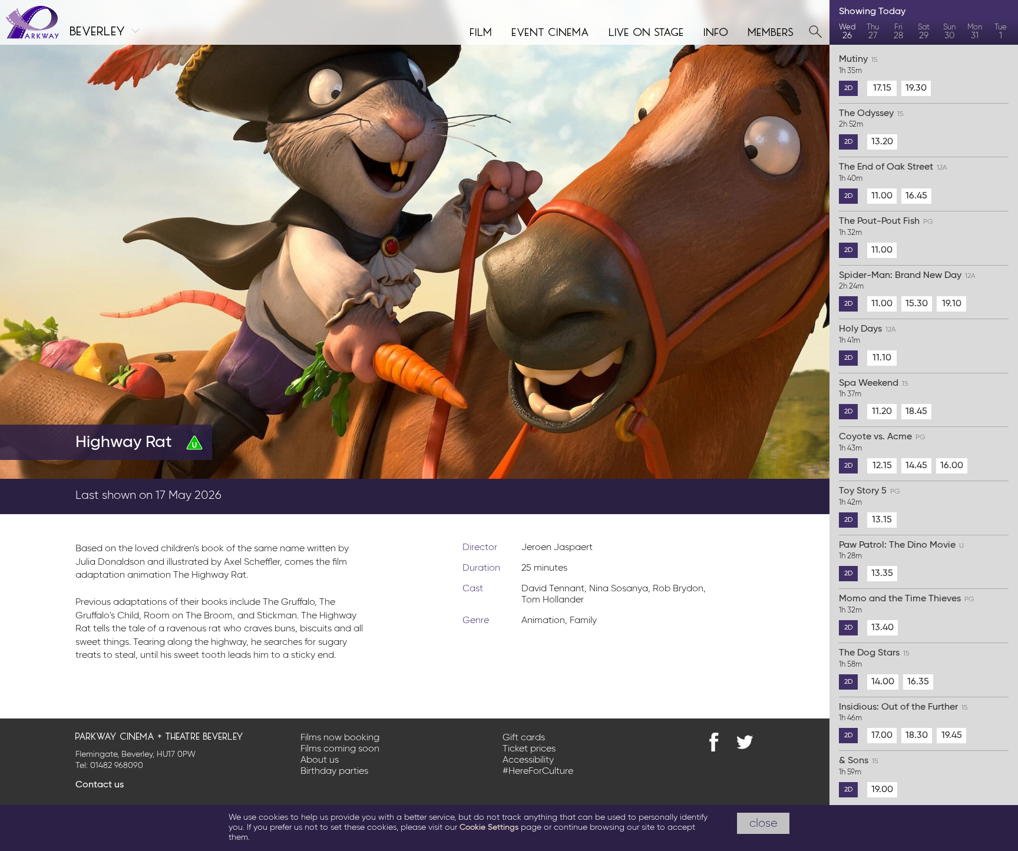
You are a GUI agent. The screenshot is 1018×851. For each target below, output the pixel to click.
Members (771, 30)
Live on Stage (647, 30)
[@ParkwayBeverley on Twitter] (744, 742)
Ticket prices (529, 749)
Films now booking (339, 738)
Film (481, 30)
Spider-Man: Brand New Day (907, 281)
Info (716, 30)
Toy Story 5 (869, 496)
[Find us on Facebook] (714, 742)
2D (848, 88)
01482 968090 (116, 765)
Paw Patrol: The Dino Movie (901, 551)
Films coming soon (339, 749)
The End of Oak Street (893, 173)
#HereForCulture (538, 771)
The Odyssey (871, 119)
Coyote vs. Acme (882, 442)
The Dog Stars (874, 658)
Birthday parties (334, 771)
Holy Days (867, 334)
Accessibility (528, 760)
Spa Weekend (873, 389)
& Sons (858, 766)
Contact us (99, 785)
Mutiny (858, 65)
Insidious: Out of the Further (903, 713)
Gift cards (524, 738)
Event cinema (551, 30)
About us (319, 760)
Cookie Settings (489, 827)
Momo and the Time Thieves (906, 604)
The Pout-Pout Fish (886, 227)
